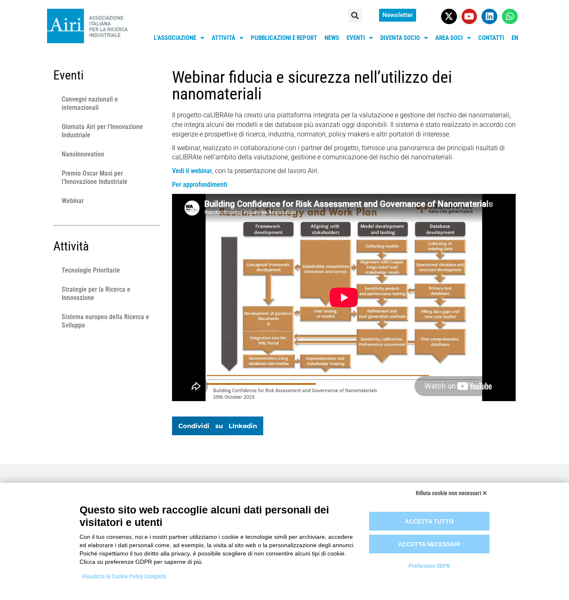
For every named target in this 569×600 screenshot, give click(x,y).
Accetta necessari (429, 544)
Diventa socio (400, 38)
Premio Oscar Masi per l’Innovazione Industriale (94, 177)
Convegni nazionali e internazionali (90, 103)
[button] (355, 15)
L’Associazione (175, 38)
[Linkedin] (489, 17)
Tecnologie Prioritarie (91, 270)
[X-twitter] (449, 17)
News (331, 38)
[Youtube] (469, 17)
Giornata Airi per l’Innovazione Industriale (102, 131)
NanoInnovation (83, 154)
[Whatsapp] (510, 17)
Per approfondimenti (199, 184)
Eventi (356, 38)
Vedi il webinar (192, 171)
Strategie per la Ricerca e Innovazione (96, 293)
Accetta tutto (429, 521)
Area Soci (449, 38)
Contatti (491, 38)
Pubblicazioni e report (284, 38)
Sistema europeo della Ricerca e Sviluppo (105, 321)
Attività (223, 38)
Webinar (73, 201)
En (515, 38)
